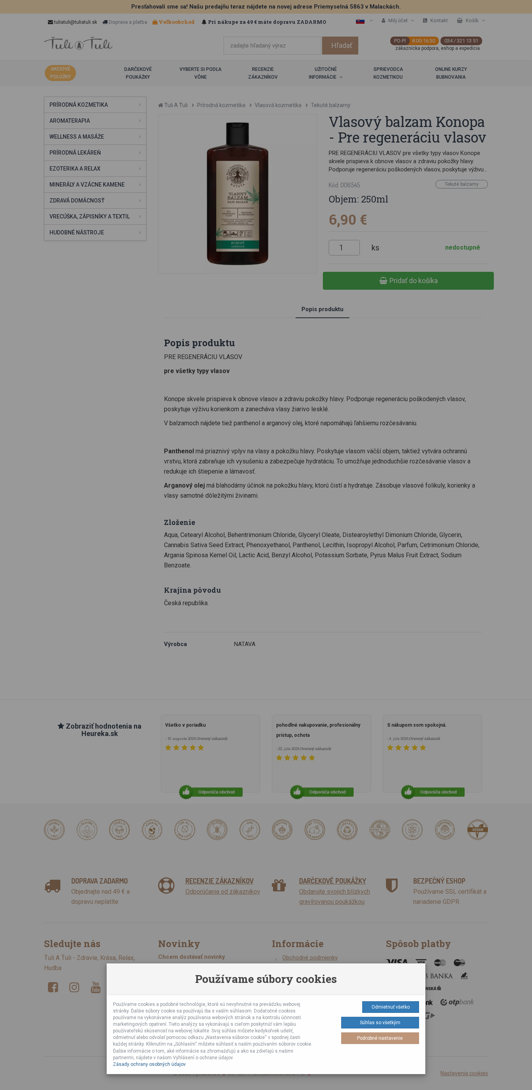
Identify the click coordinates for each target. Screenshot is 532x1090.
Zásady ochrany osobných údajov (149, 1064)
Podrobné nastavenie (380, 1038)
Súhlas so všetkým (380, 1022)
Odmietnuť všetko (391, 1007)
